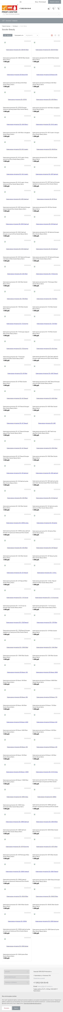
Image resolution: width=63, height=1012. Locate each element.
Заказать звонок (54, 1)
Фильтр (9, 35)
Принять (16, 1008)
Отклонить (6, 1008)
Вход (36, 2)
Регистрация (42, 2)
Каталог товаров (11, 21)
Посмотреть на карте (39, 978)
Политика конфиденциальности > (33, 1003)
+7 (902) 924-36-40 (25, 8)
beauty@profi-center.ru (45, 986)
